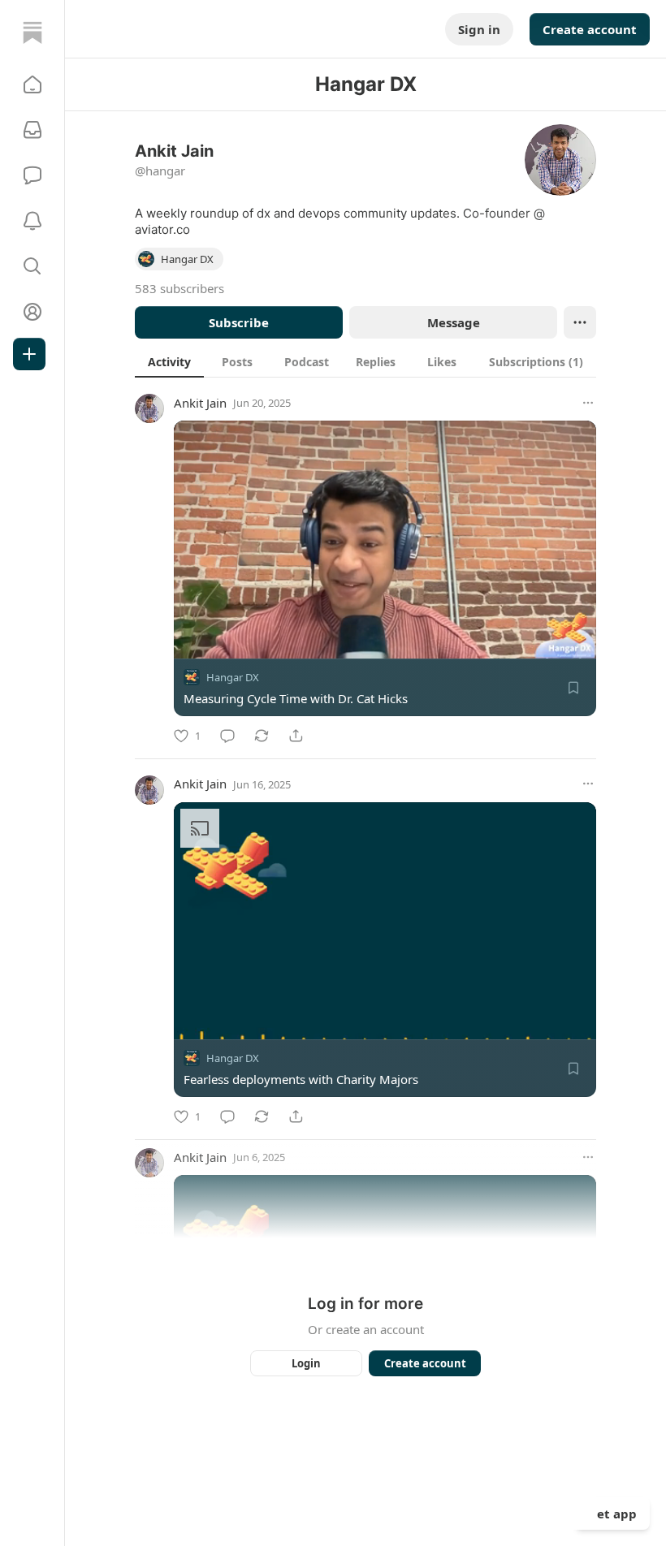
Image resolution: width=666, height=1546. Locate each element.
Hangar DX (232, 677)
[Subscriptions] (32, 129)
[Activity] (32, 220)
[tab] (169, 361)
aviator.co (162, 229)
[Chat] (32, 175)
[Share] (295, 736)
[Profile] (32, 311)
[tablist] (365, 361)
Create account (590, 29)
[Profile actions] (580, 322)
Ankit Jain (200, 403)
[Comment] (227, 736)
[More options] (588, 403)
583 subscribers (179, 288)
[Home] (32, 32)
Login (306, 1363)
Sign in (479, 29)
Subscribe (239, 322)
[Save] (573, 688)
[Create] (29, 354)
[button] (32, 84)
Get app (612, 1513)
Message (453, 322)
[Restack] (261, 736)
